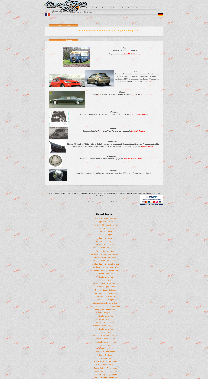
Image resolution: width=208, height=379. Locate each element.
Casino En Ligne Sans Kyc (105, 342)
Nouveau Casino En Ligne (105, 218)
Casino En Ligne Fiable (105, 274)
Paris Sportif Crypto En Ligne (105, 225)
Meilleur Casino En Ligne (149, 8)
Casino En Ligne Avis (105, 348)
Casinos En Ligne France (105, 287)
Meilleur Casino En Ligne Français (105, 264)
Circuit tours (88, 12)
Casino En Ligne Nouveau (105, 293)
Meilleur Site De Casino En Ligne (105, 283)
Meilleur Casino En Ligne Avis (105, 257)
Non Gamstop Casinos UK (130, 8)
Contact (104, 8)
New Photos (96, 8)
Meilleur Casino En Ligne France (105, 247)
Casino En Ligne (105, 231)
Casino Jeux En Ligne (105, 300)
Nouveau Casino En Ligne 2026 (105, 326)
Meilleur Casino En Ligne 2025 (105, 267)
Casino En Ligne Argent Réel (105, 374)
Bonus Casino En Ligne (105, 365)
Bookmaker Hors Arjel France (105, 361)
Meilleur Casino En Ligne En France (105, 254)
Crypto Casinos (105, 358)
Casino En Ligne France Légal (105, 368)
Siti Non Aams (114, 8)
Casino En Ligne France (105, 241)
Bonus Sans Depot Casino (105, 309)
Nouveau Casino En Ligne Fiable (105, 303)
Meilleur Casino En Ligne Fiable (105, 270)
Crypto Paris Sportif (105, 221)
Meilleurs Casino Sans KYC (105, 339)
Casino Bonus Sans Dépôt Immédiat (105, 306)
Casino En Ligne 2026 (105, 313)
